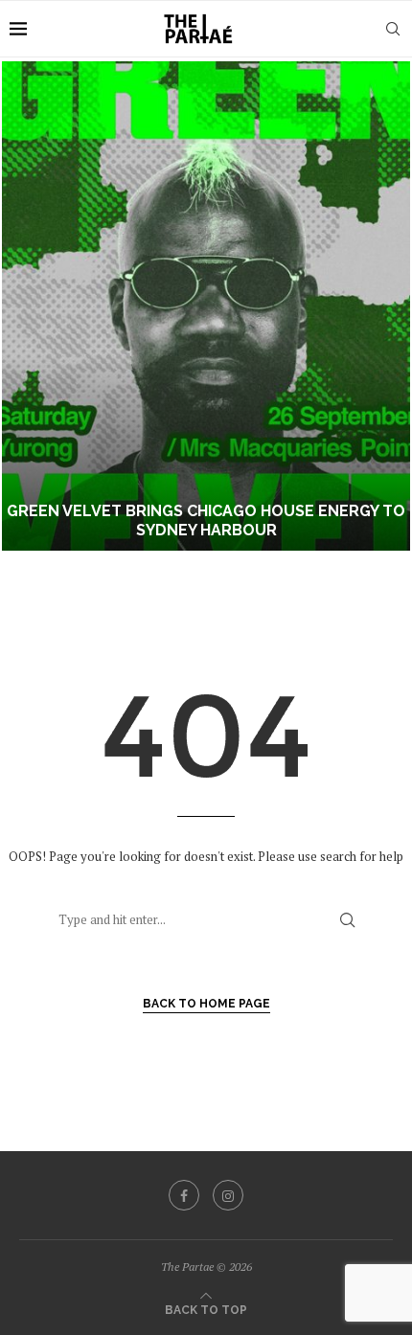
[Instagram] (228, 1195)
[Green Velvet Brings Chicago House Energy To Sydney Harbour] (206, 306)
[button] (26, 305)
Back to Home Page (206, 1003)
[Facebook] (184, 1195)
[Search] (392, 29)
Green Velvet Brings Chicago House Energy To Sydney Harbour (206, 521)
